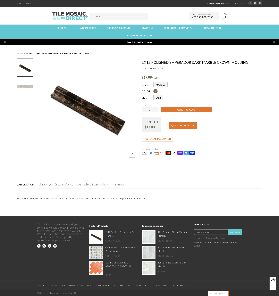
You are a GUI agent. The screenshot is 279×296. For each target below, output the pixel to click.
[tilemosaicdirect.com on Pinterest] (44, 246)
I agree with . (211, 238)
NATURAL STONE (87, 28)
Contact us (30, 3)
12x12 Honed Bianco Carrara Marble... (172, 234)
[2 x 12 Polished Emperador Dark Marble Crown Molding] (87, 110)
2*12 (158, 97)
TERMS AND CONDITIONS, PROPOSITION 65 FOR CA (70, 285)
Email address (202, 232)
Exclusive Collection (139, 35)
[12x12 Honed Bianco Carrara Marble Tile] (148, 237)
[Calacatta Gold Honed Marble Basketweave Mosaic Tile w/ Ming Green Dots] (96, 252)
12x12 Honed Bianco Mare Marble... (171, 249)
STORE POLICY (142, 285)
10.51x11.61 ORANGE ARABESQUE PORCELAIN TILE (119, 266)
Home (19, 3)
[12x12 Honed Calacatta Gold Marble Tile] (148, 268)
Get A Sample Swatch (158, 139)
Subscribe (235, 232)
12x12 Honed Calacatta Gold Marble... (172, 264)
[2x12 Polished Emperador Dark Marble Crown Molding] (25, 86)
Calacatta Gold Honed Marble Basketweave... (120, 249)
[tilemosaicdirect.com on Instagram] (49, 246)
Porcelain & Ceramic (118, 28)
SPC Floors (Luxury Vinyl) (178, 28)
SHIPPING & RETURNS (122, 285)
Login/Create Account (219, 3)
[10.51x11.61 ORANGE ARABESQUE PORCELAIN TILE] (96, 268)
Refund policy (179, 285)
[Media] (131, 154)
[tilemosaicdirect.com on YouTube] (55, 246)
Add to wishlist (184, 125)
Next (273, 42)
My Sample (219, 293)
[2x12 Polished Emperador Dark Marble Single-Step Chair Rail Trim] (96, 237)
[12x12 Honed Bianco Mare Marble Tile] (148, 252)
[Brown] (155, 91)
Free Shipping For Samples (139, 42)
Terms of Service (160, 285)
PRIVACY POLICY (102, 285)
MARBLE (160, 84)
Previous (5, 42)
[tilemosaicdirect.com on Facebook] (39, 246)
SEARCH (40, 285)
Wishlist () (240, 3)
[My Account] (185, 16)
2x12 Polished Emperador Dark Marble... (121, 234)
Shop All (62, 28)
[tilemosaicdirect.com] (70, 16)
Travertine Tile (212, 28)
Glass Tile (147, 28)
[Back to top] (273, 287)
